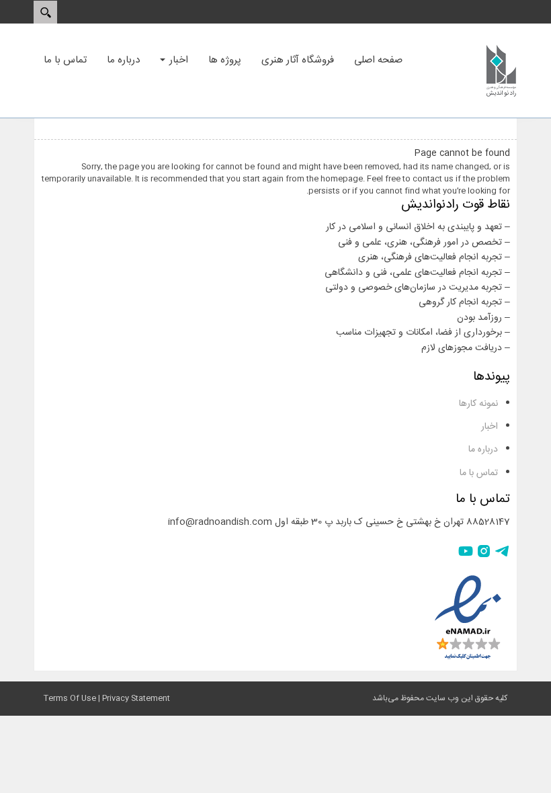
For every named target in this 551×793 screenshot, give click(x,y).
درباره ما (483, 450)
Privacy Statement (136, 698)
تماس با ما (479, 473)
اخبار (489, 427)
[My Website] (501, 70)
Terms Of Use (70, 698)
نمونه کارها (478, 404)
